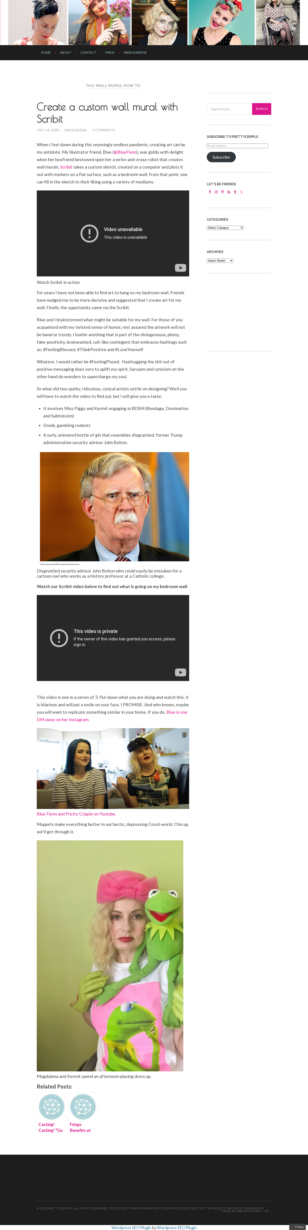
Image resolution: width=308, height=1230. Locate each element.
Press (110, 52)
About (65, 52)
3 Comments (103, 130)
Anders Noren (249, 1211)
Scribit (66, 166)
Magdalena (76, 130)
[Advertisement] (240, 311)
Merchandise (135, 52)
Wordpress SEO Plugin (131, 1227)
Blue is (172, 712)
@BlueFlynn (125, 152)
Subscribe (221, 157)
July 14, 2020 (48, 130)
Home (46, 52)
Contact (88, 52)
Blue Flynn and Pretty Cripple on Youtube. (76, 813)
